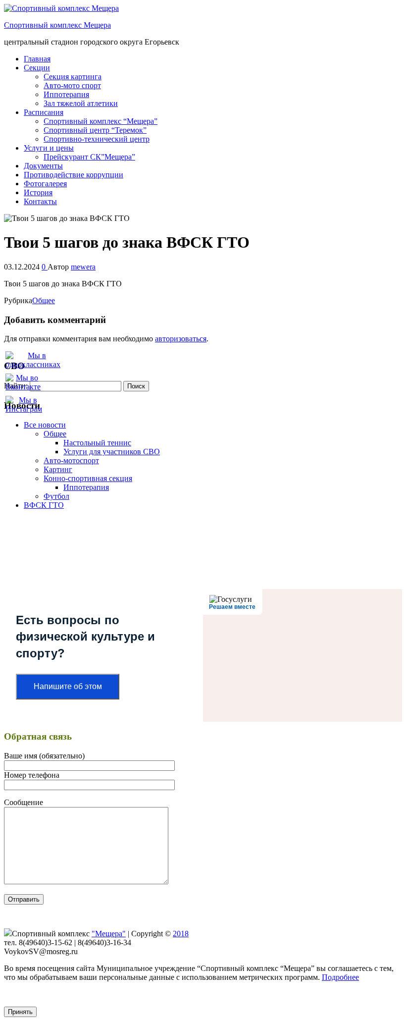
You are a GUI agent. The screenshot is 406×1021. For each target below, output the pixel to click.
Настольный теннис (97, 442)
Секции (37, 67)
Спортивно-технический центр (97, 139)
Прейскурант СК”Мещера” (89, 157)
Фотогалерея (45, 183)
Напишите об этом (68, 686)
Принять (20, 1012)
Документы (43, 165)
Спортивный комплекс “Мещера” (100, 121)
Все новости (45, 425)
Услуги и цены (49, 148)
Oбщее (43, 300)
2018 (181, 933)
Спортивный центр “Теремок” (95, 130)
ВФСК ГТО (44, 505)
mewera (83, 267)
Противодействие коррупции (73, 174)
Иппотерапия (66, 94)
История (38, 192)
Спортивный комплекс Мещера (57, 25)
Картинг (58, 469)
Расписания (43, 112)
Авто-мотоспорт (71, 460)
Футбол (56, 496)
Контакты (40, 201)
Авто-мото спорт (72, 85)
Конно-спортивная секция (88, 478)
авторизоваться (180, 338)
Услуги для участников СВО (111, 451)
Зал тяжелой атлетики (81, 103)
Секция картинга (73, 76)
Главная (37, 58)
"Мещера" (109, 933)
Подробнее (340, 977)
